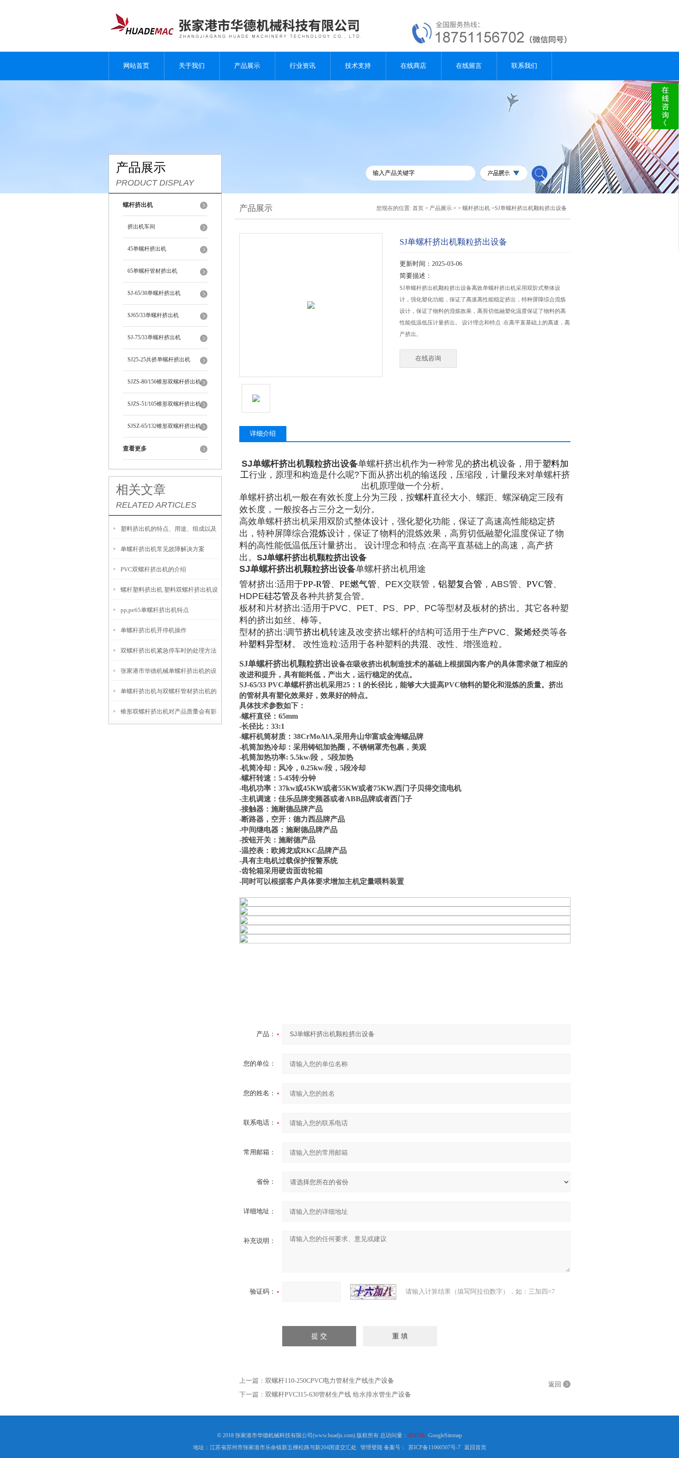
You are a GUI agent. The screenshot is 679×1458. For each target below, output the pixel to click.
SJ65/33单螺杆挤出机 (153, 315)
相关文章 (141, 490)
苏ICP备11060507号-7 (434, 1447)
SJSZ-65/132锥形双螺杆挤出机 (164, 426)
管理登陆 (371, 1447)
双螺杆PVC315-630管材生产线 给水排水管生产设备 (338, 1394)
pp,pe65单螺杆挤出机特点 (155, 609)
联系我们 (524, 65)
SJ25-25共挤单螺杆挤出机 (158, 359)
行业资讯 (302, 65)
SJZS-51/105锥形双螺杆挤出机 (164, 404)
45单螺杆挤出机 (146, 249)
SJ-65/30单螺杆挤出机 (154, 293)
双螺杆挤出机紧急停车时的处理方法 (169, 650)
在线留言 (469, 65)
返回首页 (475, 1447)
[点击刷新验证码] (373, 1292)
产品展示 (247, 65)
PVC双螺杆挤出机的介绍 (153, 569)
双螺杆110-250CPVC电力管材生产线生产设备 (329, 1380)
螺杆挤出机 (476, 208)
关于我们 (192, 65)
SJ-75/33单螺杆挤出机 (154, 337)
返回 (554, 1384)
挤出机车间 (141, 226)
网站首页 (136, 65)
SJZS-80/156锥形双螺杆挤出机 (164, 381)
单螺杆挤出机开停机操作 (154, 630)
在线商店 (413, 65)
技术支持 (358, 65)
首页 (418, 208)
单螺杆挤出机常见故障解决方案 (163, 549)
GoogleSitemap (445, 1435)
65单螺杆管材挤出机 (152, 271)
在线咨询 (428, 358)
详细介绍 (263, 433)
